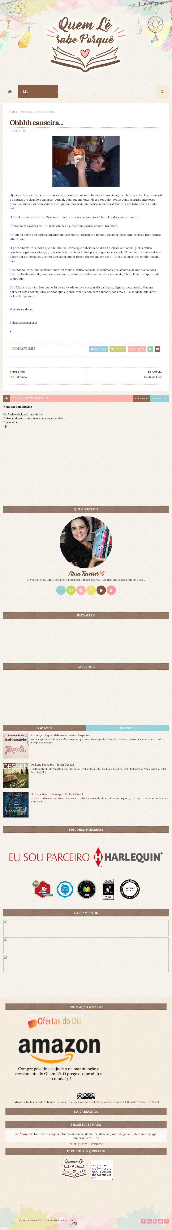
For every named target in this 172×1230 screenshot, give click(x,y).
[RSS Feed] (91, 590)
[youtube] (151, 3)
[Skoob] (101, 590)
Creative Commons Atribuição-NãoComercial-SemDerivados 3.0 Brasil (112, 1102)
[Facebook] (61, 590)
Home (13, 111)
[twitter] (145, 3)
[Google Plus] (71, 590)
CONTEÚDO (127, 728)
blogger (141, 398)
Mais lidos (44, 728)
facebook (159, 398)
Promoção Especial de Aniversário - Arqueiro (60, 735)
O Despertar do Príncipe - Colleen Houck (57, 794)
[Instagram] (81, 590)
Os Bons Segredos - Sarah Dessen (52, 764)
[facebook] (139, 3)
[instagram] (156, 3)
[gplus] (162, 3)
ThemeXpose (10, 1220)
